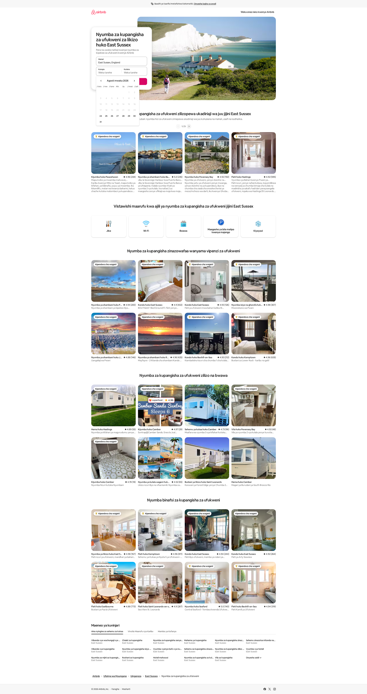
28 (123, 116)
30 (134, 116)
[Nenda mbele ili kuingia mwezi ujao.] (134, 81)
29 (129, 116)
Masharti (126, 689)
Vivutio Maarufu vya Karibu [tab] (140, 631)
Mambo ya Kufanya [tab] (167, 631)
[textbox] (108, 72)
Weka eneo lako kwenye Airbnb (257, 12)
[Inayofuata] (189, 126)
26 (112, 116)
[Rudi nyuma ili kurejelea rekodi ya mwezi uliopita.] (101, 81)
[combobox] (121, 62)
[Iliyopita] (178, 126)
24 (101, 116)
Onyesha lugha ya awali (205, 3)
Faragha (115, 689)
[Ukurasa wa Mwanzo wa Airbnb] (98, 12)
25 (106, 116)
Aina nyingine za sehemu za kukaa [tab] (107, 631)
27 (117, 116)
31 (101, 122)
